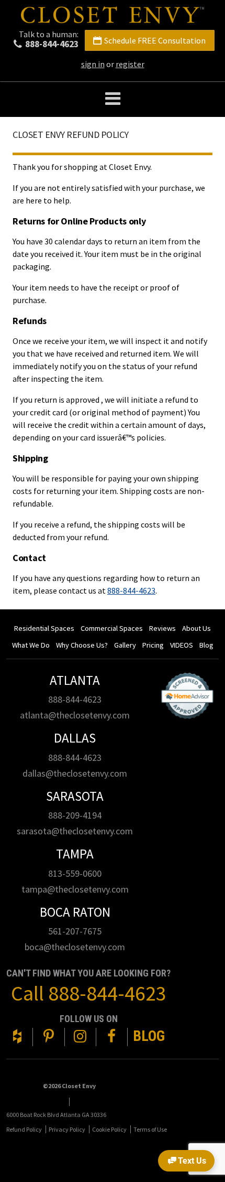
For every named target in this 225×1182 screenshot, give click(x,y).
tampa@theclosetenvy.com (75, 889)
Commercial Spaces (112, 628)
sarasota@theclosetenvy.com (75, 831)
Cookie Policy (109, 1129)
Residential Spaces (44, 628)
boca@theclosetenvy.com (75, 947)
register (130, 64)
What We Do (31, 645)
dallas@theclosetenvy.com (74, 773)
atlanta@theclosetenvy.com (75, 715)
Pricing (153, 645)
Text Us (192, 1161)
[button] (112, 99)
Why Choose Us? (82, 645)
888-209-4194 (75, 815)
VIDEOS (181, 645)
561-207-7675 (75, 931)
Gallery (125, 645)
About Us (196, 628)
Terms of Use (150, 1129)
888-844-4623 (51, 44)
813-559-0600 (75, 873)
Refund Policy (24, 1129)
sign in (93, 64)
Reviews (162, 628)
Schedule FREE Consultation (155, 40)
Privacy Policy (67, 1129)
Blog (206, 645)
